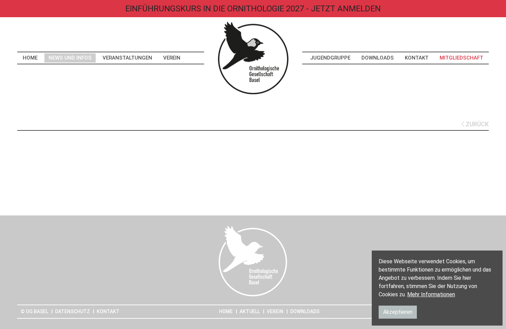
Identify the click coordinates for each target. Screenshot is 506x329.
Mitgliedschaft (461, 58)
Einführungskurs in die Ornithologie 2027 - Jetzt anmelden (253, 8)
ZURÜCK (476, 124)
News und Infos (70, 58)
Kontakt (417, 58)
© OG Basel (34, 311)
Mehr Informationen (431, 294)
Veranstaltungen (127, 58)
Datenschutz (72, 311)
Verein (171, 58)
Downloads (377, 58)
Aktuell (250, 311)
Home (30, 58)
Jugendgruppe (330, 58)
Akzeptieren (397, 312)
